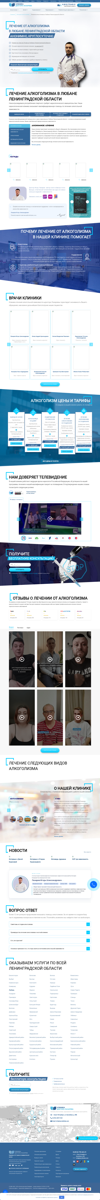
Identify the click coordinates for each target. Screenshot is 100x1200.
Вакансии (78, 1)
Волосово (33, 975)
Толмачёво (74, 1030)
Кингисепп (33, 983)
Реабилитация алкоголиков (80, 114)
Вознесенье (33, 1008)
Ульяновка (12, 1034)
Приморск (74, 993)
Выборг (11, 979)
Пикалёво (33, 993)
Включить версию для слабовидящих (20, 1168)
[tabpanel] (16, 426)
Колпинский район (36, 1041)
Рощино (73, 1023)
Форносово (53, 1034)
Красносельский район (78, 1041)
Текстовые (20, 627)
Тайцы (32, 1030)
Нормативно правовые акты (25, 1188)
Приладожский (34, 1023)
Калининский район (77, 1037)
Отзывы (26, 1)
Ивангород (74, 979)
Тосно (72, 1001)
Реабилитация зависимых (66, 10)
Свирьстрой (33, 1026)
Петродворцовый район (37, 1048)
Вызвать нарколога (80, 1169)
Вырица (52, 1008)
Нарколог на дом (39, 1161)
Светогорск (33, 997)
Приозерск (12, 997)
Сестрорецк (13, 1059)
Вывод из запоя (19, 114)
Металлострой (75, 1055)
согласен (36, 72)
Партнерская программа (66, 1)
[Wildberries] (50, 197)
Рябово (11, 1026)
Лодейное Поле (55, 986)
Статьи (39, 1)
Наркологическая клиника (41, 1173)
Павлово (12, 1023)
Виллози (11, 1008)
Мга (31, 1019)
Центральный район (36, 1052)
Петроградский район (16, 1048)
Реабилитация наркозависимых (42, 1164)
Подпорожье (54, 993)
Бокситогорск (13, 975)
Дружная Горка (75, 1008)
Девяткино (12, 1055)
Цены (32, 1)
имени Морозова (55, 1012)
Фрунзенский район (15, 1052)
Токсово (52, 1030)
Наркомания (49, 10)
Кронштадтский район (16, 1044)
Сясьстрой (33, 1001)
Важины (73, 1004)
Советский (12, 1030)
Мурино (32, 990)
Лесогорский (13, 1019)
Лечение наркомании (40, 1151)
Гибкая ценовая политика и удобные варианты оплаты (29, 60)
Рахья (52, 1023)
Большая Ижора (35, 1004)
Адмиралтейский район (16, 1037)
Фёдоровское (34, 1034)
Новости (45, 1)
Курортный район (35, 1044)
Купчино (53, 1052)
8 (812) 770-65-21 (69, 4)
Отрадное (12, 993)
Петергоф (53, 1055)
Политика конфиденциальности (40, 1188)
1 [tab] (50, 454)
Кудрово (32, 986)
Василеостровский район (38, 1037)
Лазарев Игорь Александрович (47, 880)
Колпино (32, 1059)
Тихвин (52, 1001)
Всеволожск (74, 975)
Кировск (73, 983)
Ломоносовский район (16, 1063)
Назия (52, 1019)
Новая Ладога (75, 990)
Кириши (52, 983)
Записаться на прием (50, 384)
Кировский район (14, 1041)
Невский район (75, 1044)
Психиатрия (83, 10)
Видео (11, 627)
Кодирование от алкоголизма (40, 114)
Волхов (52, 975)
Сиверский (53, 1026)
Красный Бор (13, 1015)
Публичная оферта (13, 1188)
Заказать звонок (84, 5)
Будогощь (53, 1004)
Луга (72, 986)
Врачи (20, 1)
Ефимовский (34, 1012)
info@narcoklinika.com (82, 1158)
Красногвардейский (56, 1041)
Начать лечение (16, 443)
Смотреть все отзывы (50, 750)
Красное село (34, 1055)
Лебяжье (73, 1015)
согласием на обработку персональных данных (47, 1197)
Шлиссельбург (13, 1004)
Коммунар (12, 986)
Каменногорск (13, 983)
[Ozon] (45, 197)
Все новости (87, 852)
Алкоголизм (13, 10)
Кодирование (36, 10)
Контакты (53, 1)
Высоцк (32, 979)
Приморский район (56, 1048)
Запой (24, 10)
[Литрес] (56, 197)
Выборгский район (56, 1037)
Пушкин (52, 1059)
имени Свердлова (76, 1012)
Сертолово (53, 997)
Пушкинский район (77, 1048)
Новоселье (74, 1019)
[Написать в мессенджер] (5, 1192)
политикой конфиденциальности (25, 72)
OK (62, 1197)
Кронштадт (74, 1059)
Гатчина (52, 979)
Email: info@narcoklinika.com (60, 1121)
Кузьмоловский (55, 1015)
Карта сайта (51, 1188)
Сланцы (73, 997)
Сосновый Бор (13, 1001)
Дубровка (12, 1012)
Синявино (74, 1026)
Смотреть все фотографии (27, 825)
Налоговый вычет (39, 1176)
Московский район (56, 1044)
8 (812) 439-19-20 (57, 1118)
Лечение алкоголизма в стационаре (60, 114)
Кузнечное (33, 1015)
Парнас (73, 1052)
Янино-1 (73, 1034)
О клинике (13, 1)
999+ (20, 493)
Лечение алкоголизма (40, 1154)
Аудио (28, 627)
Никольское (54, 990)
